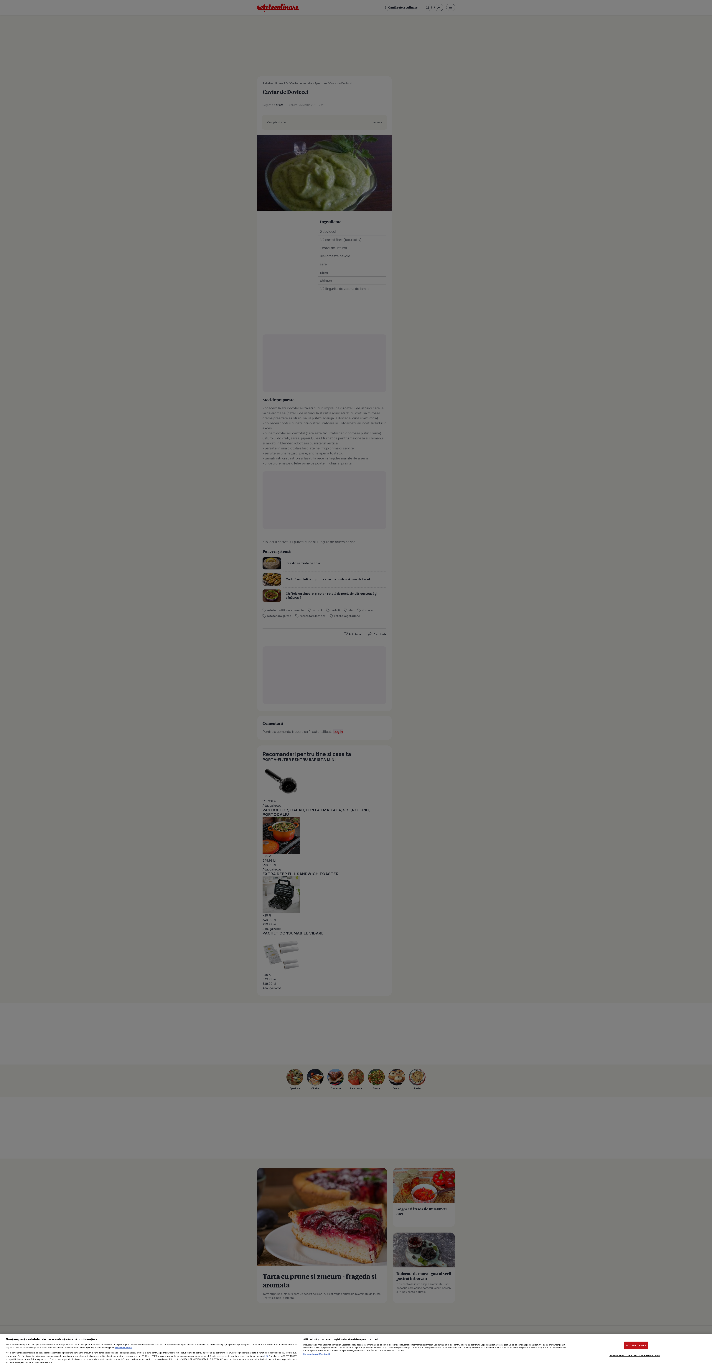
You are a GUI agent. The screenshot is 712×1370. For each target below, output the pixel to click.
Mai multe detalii (123, 1347)
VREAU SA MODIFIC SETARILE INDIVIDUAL (634, 1355)
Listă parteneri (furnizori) (316, 1354)
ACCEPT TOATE (636, 1345)
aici (266, 1356)
